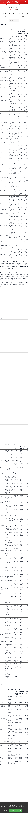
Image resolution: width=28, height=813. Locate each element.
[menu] (25, 1)
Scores (12, 9)
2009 (16, 9)
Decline (5, 810)
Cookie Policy (4, 808)
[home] (11, 2)
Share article (14, 20)
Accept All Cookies (16, 810)
